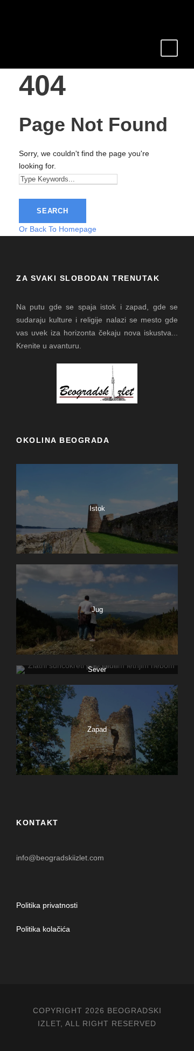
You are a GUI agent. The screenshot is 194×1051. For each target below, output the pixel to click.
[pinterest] (89, 13)
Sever (97, 669)
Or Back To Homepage (57, 229)
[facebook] (56, 13)
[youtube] (121, 13)
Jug (97, 609)
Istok (97, 508)
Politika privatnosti (47, 905)
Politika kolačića (43, 929)
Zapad (97, 729)
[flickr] (73, 13)
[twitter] (105, 13)
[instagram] (137, 13)
